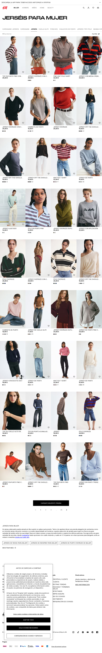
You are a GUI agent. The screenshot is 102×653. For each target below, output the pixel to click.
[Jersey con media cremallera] (89, 55)
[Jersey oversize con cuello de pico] (38, 55)
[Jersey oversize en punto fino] (63, 309)
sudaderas (25, 535)
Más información (82, 585)
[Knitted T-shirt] (63, 157)
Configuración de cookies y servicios (28, 636)
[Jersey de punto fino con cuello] (89, 309)
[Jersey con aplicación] (89, 208)
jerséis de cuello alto (22, 537)
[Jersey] (63, 411)
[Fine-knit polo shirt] (63, 55)
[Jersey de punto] (89, 157)
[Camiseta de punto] (38, 106)
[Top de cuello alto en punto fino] (13, 411)
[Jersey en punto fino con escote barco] (13, 461)
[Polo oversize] (13, 258)
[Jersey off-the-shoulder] (89, 106)
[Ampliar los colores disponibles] (29, 80)
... (56, 510)
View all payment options (58, 646)
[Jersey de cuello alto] (38, 309)
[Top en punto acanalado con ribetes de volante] (38, 411)
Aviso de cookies (58, 596)
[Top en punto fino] (63, 461)
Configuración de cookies (62, 601)
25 (61, 510)
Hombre (25, 8)
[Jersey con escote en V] (13, 360)
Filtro (94, 34)
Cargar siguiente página (51, 503)
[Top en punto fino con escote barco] (13, 55)
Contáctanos (56, 591)
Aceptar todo (28, 620)
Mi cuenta (55, 582)
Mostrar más (8, 548)
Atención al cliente (59, 579)
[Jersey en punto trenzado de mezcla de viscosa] (89, 461)
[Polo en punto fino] (38, 208)
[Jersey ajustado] (13, 208)
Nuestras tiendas (58, 584)
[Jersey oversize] (63, 106)
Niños (34, 8)
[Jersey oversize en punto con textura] (63, 208)
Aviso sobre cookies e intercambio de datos (28, 614)
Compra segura (57, 594)
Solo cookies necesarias (28, 628)
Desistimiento (57, 599)
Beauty (50, 8)
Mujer (16, 8)
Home (42, 8)
